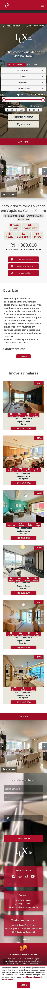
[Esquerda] (2, 171)
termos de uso (7, 979)
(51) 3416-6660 (13, 25)
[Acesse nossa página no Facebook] (13, 876)
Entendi (23, 985)
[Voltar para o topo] (6, 961)
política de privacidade (32, 977)
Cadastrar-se (23, 838)
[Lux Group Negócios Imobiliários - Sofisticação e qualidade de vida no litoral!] (23, 39)
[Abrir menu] (42, 5)
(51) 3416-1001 (36, 25)
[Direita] (44, 171)
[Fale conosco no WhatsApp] (20, 876)
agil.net (33, 954)
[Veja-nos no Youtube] (33, 876)
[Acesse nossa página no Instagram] (26, 876)
